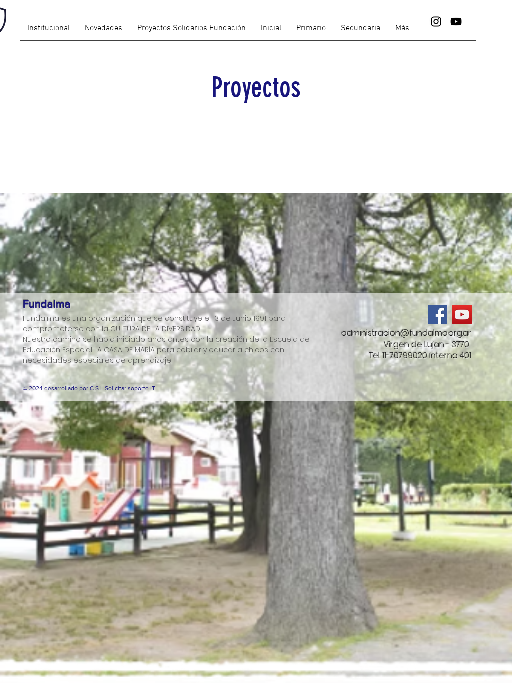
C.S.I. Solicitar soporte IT (123, 388)
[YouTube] (456, 21)
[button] (361, 28)
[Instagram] (436, 21)
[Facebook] (438, 314)
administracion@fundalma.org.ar (407, 333)
